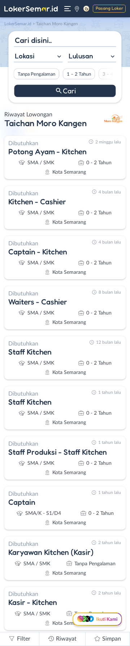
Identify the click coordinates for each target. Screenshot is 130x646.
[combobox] (38, 56)
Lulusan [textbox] (81, 56)
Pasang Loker (109, 8)
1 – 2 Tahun (79, 74)
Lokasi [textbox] (24, 56)
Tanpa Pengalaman (36, 74)
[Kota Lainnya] (77, 8)
